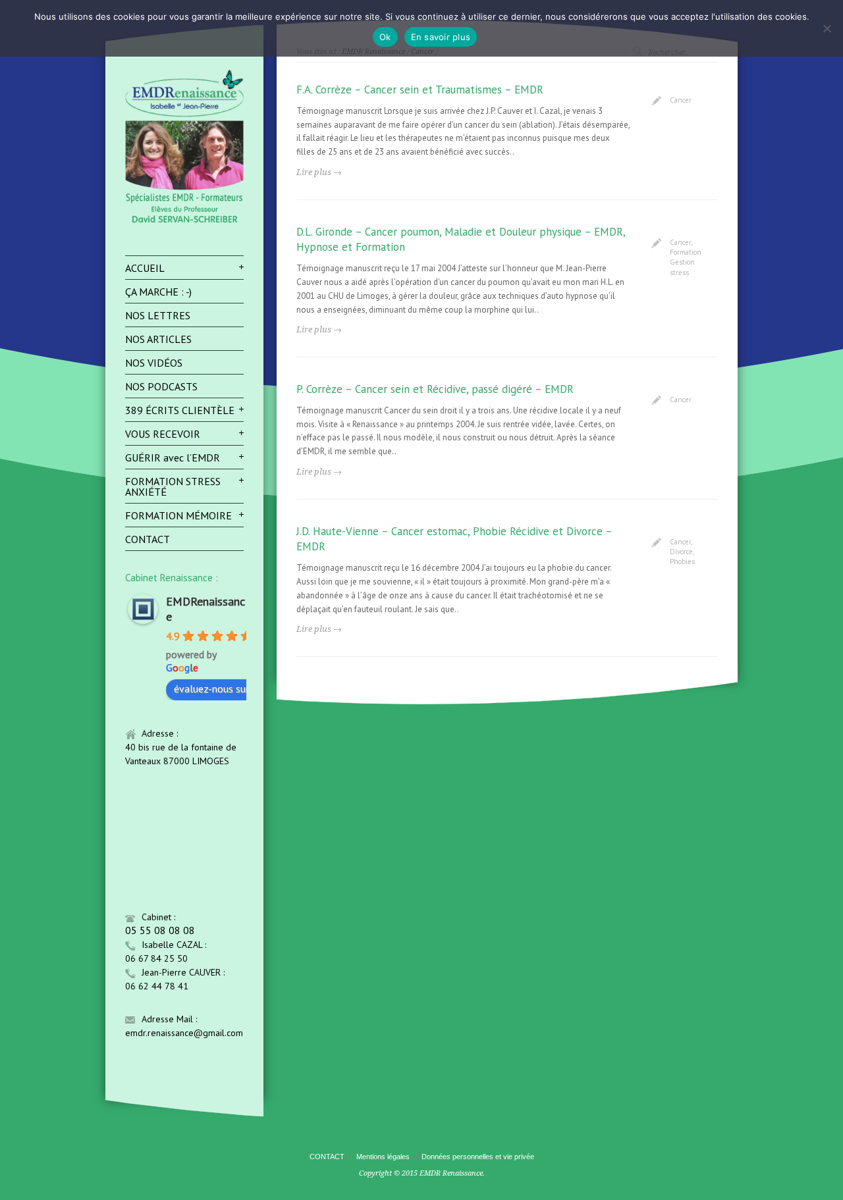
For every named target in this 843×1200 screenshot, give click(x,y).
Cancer (681, 100)
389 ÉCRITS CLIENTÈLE (179, 410)
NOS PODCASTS (161, 386)
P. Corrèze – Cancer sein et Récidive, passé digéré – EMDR (435, 389)
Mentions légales (383, 1157)
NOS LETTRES (157, 315)
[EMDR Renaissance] (184, 221)
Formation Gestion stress (685, 262)
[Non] (826, 28)
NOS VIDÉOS (153, 362)
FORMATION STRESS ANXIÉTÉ (173, 486)
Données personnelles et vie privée (478, 1157)
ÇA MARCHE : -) (158, 291)
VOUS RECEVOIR (162, 434)
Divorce (681, 551)
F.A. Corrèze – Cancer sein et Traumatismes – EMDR (419, 89)
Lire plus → (319, 172)
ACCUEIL (145, 268)
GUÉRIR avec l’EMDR (172, 457)
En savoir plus (441, 37)
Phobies (682, 561)
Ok (385, 37)
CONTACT (147, 539)
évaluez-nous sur (211, 688)
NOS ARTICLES (158, 339)
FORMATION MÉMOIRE (178, 515)
